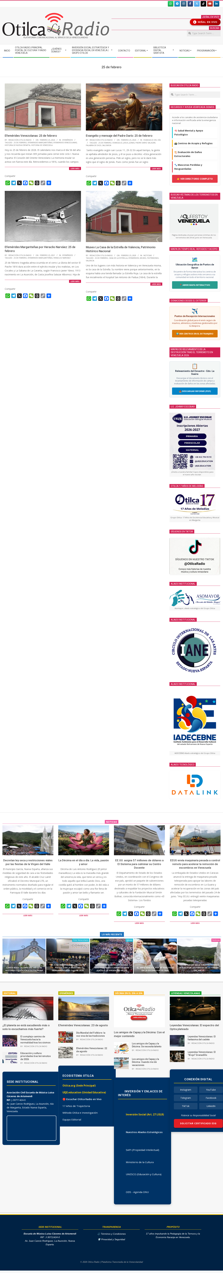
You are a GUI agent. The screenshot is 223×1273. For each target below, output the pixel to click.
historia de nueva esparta (17, 145)
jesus (125, 142)
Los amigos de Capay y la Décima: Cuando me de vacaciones (145, 1062)
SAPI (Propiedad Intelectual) (142, 1149)
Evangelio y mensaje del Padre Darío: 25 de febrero (119, 135)
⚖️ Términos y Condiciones (111, 1234)
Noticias (147, 255)
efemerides (133, 258)
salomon (106, 145)
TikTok (185, 1106)
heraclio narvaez (62, 258)
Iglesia (129, 940)
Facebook (211, 1097)
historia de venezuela (42, 145)
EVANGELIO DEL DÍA (152, 140)
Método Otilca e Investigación (80, 1112)
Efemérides (67, 140)
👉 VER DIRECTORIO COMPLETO (195, 178)
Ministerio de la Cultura (140, 1162)
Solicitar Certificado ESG (198, 1123)
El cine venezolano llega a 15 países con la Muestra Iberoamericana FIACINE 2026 (67, 968)
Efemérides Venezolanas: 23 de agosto (83, 1025)
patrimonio (153, 258)
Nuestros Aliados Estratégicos (144, 1132)
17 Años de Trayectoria (76, 1106)
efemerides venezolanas (65, 142)
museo (143, 258)
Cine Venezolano (80, 940)
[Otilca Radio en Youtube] (210, 4)
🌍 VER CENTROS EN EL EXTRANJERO (194, 333)
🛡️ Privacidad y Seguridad (111, 1239)
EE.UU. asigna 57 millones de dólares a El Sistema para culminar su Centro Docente (139, 864)
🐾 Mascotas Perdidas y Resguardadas (188, 166)
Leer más (75, 168)
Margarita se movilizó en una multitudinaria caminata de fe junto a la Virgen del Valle (111, 968)
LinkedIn (211, 1106)
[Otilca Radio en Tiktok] (203, 4)
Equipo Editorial (72, 1119)
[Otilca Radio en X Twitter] (197, 4)
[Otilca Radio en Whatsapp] (170, 4)
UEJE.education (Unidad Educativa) (84, 1092)
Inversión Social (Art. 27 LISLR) (145, 1114)
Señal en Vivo (205, 22)
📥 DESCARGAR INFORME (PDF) (195, 391)
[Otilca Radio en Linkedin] (216, 4)
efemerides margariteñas (40, 142)
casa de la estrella (118, 258)
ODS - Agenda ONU (137, 1192)
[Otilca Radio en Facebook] (190, 4)
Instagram (185, 1089)
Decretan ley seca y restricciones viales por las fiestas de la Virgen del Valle (199, 968)
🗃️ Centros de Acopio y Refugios (193, 143)
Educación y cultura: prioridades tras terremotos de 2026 (35, 1056)
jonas (132, 142)
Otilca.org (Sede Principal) (79, 1085)
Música (173, 940)
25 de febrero (20, 142)
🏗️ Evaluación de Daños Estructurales (188, 154)
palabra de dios (93, 145)
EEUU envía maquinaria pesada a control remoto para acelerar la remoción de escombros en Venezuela (195, 864)
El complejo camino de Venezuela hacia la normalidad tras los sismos (35, 1039)
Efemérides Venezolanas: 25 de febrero (31, 135)
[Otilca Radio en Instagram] (183, 4)
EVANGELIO (117, 142)
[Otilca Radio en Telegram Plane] (177, 4)
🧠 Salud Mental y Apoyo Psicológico (188, 132)
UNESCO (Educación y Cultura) (143, 1174)
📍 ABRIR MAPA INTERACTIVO (194, 285)
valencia (90, 260)
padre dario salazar (145, 142)
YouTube (211, 1089)
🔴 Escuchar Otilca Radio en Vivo (82, 1099)
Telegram (185, 1097)
